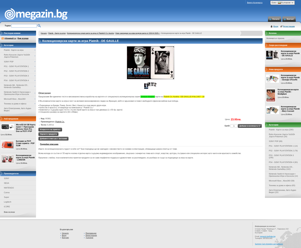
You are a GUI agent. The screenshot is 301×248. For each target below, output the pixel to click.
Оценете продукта (48, 134)
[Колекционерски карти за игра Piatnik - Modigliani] (271, 95)
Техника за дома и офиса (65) (282, 185)
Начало (275, 19)
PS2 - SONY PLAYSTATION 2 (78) (283, 151)
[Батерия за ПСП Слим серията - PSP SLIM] (7, 144)
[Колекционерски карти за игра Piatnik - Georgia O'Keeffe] (272, 78)
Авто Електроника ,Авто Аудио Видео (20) (282, 191)
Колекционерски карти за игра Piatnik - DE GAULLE (290, 53)
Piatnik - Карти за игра (57, 33)
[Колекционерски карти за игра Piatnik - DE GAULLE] (150, 79)
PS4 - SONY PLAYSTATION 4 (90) (283, 162)
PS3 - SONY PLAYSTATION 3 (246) (281, 156)
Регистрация (289, 26)
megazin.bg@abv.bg (267, 236)
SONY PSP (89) (275, 141)
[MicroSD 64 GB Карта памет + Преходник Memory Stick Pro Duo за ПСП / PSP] (7, 127)
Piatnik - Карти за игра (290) (281, 130)
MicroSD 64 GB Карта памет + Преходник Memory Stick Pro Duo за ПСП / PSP (25, 128)
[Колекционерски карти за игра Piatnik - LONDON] (7, 159)
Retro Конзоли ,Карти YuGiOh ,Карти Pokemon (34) (282, 135)
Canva (7, 192)
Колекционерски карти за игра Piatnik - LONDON (25, 157)
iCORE (7, 207)
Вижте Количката (254, 3)
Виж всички (23, 38)
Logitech (7, 202)
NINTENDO (9, 188)
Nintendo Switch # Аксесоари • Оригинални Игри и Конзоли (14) (283, 175)
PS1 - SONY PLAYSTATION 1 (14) (283, 146)
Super (6, 197)
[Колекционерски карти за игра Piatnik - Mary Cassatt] (272, 110)
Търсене (89, 238)
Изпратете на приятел (50, 129)
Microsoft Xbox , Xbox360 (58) (281, 181)
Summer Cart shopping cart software (269, 244)
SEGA (6, 183)
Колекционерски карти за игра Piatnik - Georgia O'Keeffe (290, 77)
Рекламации (91, 233)
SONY (6, 178)
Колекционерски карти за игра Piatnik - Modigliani (288, 92)
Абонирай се (10, 38)
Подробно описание (49, 144)
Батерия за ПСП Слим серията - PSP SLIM (25, 143)
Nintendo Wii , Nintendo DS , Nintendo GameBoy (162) (281, 168)
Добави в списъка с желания (53, 139)
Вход (275, 26)
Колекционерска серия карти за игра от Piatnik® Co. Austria (90, 33)
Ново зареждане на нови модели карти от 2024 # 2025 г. (137, 33)
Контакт (290, 19)
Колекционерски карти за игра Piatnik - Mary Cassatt (290, 109)
